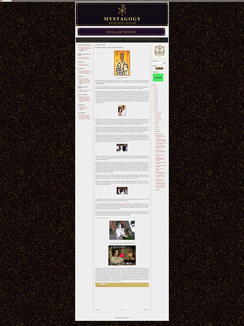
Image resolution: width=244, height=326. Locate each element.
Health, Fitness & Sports (133, 38)
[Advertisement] (122, 298)
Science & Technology (144, 38)
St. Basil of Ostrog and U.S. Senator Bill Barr (160, 143)
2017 (155, 105)
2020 (155, 99)
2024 (155, 90)
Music (88, 41)
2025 (155, 88)
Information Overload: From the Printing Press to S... (160, 151)
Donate (106, 41)
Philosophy (88, 38)
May (156, 127)
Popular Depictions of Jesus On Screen (160, 163)
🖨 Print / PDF (159, 68)
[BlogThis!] (102, 284)
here (133, 243)
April (156, 129)
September (157, 119)
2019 (155, 101)
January (157, 189)
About (82, 38)
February (157, 133)
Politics (107, 286)
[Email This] (101, 284)
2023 (155, 92)
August (156, 121)
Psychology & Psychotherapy (99, 38)
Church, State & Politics (111, 38)
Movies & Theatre (154, 38)
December (157, 113)
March (156, 131)
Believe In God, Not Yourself (159, 155)
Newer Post (98, 309)
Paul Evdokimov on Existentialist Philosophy (160, 172)
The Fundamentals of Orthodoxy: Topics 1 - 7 (84, 108)
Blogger (127, 317)
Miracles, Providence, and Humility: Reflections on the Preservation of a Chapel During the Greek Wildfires (84, 98)
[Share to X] (103, 284)
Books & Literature (99, 41)
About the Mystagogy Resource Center (83, 58)
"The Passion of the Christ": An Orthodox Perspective (160, 136)
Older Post (146, 309)
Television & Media (81, 41)
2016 (155, 107)
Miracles (104, 286)
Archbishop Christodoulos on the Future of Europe (160, 140)
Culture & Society (122, 38)
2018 (155, 103)
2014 (155, 111)
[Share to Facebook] (104, 284)
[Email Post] (99, 284)
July (156, 123)
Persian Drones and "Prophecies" (83, 64)
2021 (155, 96)
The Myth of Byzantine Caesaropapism (160, 180)
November (157, 115)
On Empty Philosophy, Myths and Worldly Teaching (159, 159)
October (157, 117)
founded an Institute (125, 204)
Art (92, 41)
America (100, 286)
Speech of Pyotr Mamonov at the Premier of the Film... (160, 147)
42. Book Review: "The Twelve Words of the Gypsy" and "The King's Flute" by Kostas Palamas (85, 116)
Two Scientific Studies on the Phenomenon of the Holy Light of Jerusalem (85, 72)
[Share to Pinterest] (105, 284)
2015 (155, 109)
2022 (155, 94)
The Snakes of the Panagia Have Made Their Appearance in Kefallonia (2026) (85, 48)
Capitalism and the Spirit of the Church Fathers (160, 186)
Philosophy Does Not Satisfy (159, 169)
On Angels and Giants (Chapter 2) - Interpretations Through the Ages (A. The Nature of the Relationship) (84, 80)
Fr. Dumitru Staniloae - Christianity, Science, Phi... (160, 176)
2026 (155, 86)
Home (78, 38)
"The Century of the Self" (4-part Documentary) (160, 183)
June (156, 125)
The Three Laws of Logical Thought (160, 166)
